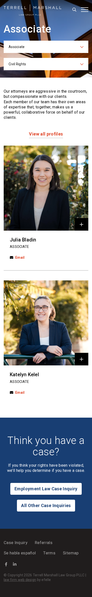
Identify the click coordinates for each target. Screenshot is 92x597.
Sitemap (71, 552)
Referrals (44, 542)
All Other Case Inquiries (46, 505)
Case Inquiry (15, 542)
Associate (19, 247)
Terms (49, 552)
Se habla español (20, 552)
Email (20, 257)
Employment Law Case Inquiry (46, 488)
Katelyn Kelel (24, 374)
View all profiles (46, 133)
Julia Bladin (23, 240)
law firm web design (20, 580)
